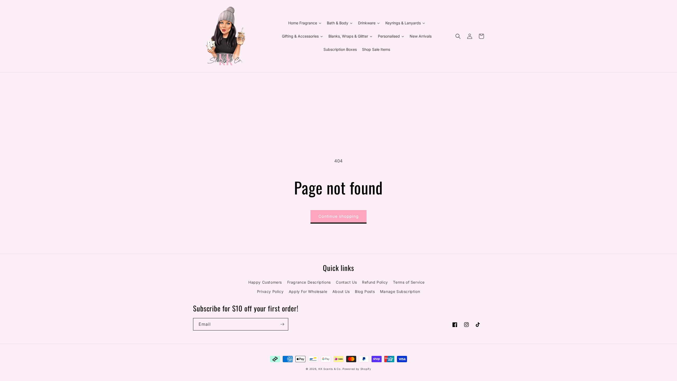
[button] (458, 36)
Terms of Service (409, 282)
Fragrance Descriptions (309, 282)
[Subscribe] (282, 324)
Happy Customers (265, 282)
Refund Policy (375, 282)
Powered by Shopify (356, 368)
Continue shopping (338, 216)
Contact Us (346, 282)
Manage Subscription (400, 291)
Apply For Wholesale (308, 291)
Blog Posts (365, 291)
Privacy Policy (270, 291)
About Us (341, 291)
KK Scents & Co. (330, 368)
